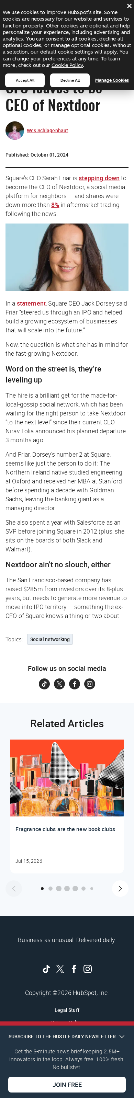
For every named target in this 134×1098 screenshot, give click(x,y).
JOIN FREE (67, 1084)
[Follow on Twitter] (59, 683)
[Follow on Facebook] (74, 683)
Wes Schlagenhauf (47, 130)
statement (31, 303)
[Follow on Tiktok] (44, 683)
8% (55, 205)
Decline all (70, 80)
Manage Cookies (112, 80)
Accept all (25, 80)
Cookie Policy (67, 65)
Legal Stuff (67, 1010)
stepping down (99, 178)
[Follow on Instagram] (89, 683)
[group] (67, 806)
